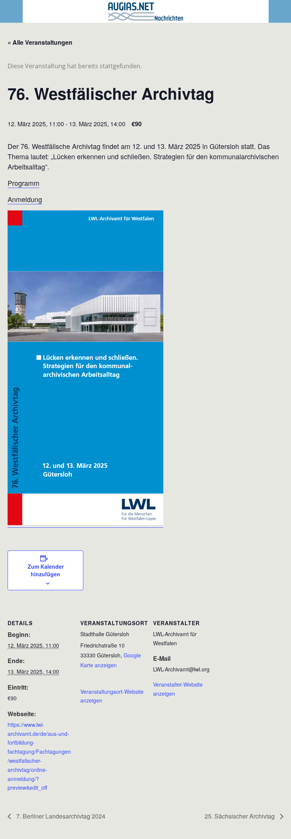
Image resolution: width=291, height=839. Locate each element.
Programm (23, 183)
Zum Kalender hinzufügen (46, 570)
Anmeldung (25, 199)
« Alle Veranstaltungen (40, 42)
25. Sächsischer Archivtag (240, 816)
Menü (11, 11)
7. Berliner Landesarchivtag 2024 (60, 816)
